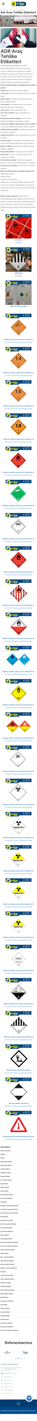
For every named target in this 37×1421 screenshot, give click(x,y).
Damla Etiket (4, 1235)
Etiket (2, 1158)
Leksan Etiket (4, 1308)
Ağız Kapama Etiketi (7, 1260)
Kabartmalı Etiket (6, 1161)
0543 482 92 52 (8, 1387)
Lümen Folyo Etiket (6, 1275)
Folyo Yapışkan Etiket (7, 1249)
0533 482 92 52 (8, 1383)
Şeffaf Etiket (4, 1297)
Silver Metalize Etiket (7, 1290)
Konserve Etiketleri (6, 1231)
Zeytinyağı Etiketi (6, 1238)
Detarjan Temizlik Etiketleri (9, 1205)
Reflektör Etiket (5, 1282)
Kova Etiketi (4, 1191)
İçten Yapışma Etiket (7, 1279)
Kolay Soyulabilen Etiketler (9, 1242)
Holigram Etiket (5, 1172)
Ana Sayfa (5, 10)
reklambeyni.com (31, 1415)
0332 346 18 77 (8, 1380)
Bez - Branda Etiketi (7, 1257)
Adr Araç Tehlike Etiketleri (17, 10)
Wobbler (3, 1271)
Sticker (2, 1154)
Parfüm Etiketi (5, 1169)
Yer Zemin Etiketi (6, 1180)
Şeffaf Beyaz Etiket (6, 1294)
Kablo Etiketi (4, 1319)
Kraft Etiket (4, 1216)
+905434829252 (8, 1390)
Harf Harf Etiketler (6, 1198)
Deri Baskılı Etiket (6, 1227)
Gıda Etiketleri (5, 1316)
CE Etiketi (3, 1202)
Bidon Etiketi (4, 1187)
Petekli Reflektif (5, 1286)
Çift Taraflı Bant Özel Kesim (9, 1330)
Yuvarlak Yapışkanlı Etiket (9, 1209)
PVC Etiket (3, 1305)
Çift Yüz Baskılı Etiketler (8, 1224)
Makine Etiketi (5, 1176)
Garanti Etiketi (5, 1312)
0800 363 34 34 (8, 1377)
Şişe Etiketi (4, 1183)
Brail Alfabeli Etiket (6, 1194)
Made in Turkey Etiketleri (8, 1268)
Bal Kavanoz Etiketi (6, 1220)
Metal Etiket (4, 1253)
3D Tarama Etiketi (6, 1323)
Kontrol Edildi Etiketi (7, 1264)
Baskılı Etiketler (5, 1150)
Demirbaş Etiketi (6, 1165)
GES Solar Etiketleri (7, 1327)
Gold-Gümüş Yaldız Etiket (9, 1213)
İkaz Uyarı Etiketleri (6, 1301)
